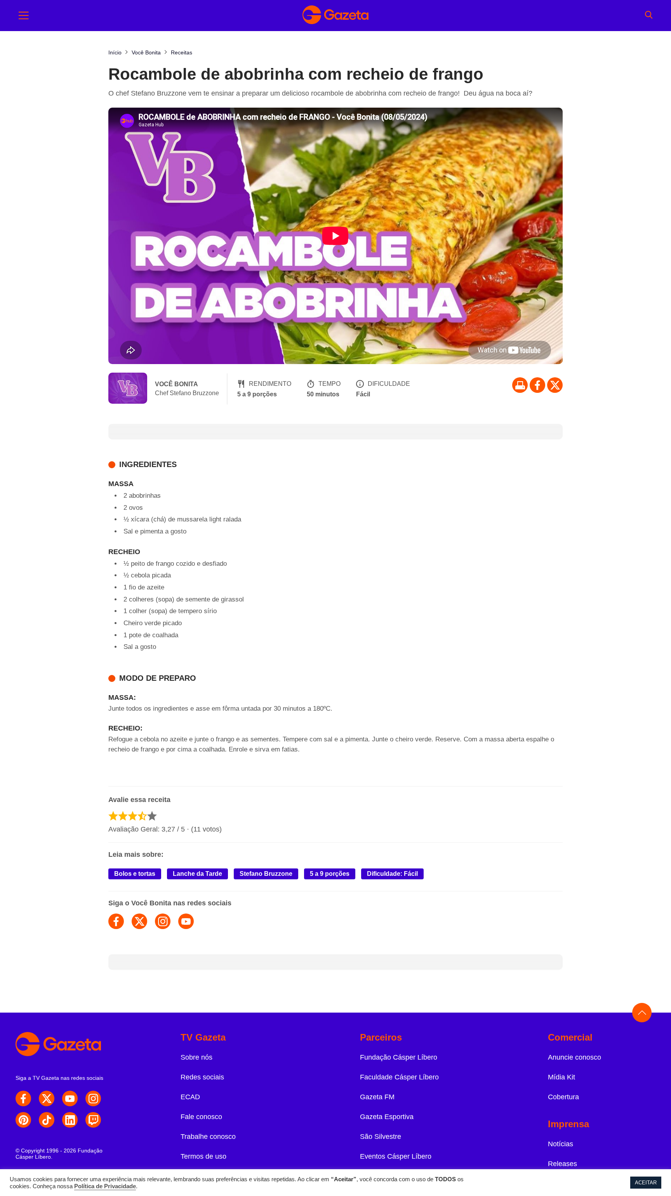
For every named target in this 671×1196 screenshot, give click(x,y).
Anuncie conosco (574, 1057)
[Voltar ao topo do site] (642, 1012)
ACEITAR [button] (646, 1183)
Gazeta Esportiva (387, 1117)
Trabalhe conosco (208, 1136)
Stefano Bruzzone (266, 873)
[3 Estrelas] (132, 816)
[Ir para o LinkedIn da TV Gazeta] (70, 1120)
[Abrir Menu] (24, 15)
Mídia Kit (561, 1077)
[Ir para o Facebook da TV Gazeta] (537, 385)
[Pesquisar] (648, 15)
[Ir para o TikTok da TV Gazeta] (46, 1120)
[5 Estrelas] (152, 816)
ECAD (190, 1097)
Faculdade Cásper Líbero (399, 1077)
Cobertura (563, 1097)
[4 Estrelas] (142, 816)
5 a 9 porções (329, 873)
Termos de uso (203, 1156)
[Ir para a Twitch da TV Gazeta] (93, 1120)
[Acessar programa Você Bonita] (127, 389)
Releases (562, 1164)
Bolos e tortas (134, 873)
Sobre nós (196, 1057)
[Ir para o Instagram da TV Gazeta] (93, 1098)
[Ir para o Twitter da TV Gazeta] (555, 385)
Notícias (560, 1144)
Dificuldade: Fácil (392, 873)
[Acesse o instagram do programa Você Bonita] (162, 921)
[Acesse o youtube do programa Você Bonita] (186, 921)
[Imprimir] (520, 385)
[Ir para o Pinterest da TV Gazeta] (23, 1120)
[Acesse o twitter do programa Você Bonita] (139, 921)
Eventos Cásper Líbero (395, 1156)
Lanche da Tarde (197, 873)
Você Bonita (176, 384)
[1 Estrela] (113, 816)
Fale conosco (201, 1117)
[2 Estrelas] (123, 816)
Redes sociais (202, 1077)
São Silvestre (380, 1136)
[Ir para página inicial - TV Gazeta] (335, 15)
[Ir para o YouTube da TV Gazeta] (70, 1098)
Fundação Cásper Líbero (398, 1057)
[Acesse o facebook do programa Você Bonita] (116, 921)
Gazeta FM (377, 1097)
